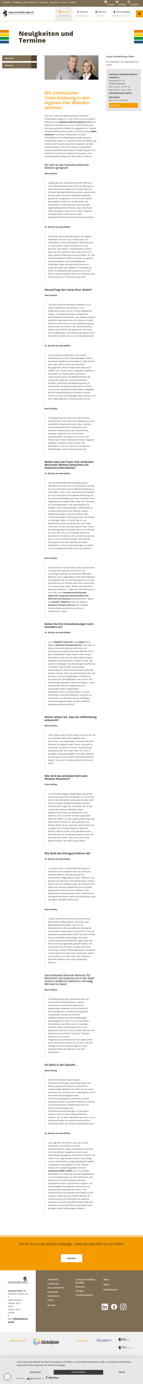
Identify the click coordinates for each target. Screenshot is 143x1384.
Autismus (82, 13)
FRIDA (106, 1279)
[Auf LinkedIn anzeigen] (105, 1308)
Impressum (43, 2)
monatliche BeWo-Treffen (60, 1170)
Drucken (72, 2)
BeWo (106, 1284)
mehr (122, 1372)
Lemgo (81, 642)
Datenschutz (55, 2)
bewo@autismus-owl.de (120, 93)
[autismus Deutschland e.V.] (126, 1341)
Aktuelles (64, 13)
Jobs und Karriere (30, 2)
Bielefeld (58, 642)
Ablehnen (35, 1372)
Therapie (79, 1291)
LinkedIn (110, 4)
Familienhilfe (110, 1289)
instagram (134, 4)
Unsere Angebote (121, 13)
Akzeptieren (78, 1372)
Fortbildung (17, 2)
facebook (122, 4)
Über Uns (100, 13)
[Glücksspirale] (47, 1344)
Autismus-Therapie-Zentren (69, 645)
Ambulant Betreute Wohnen (72, 122)
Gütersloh (68, 642)
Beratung (79, 1286)
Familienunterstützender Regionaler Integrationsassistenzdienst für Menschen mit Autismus (68, 595)
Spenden (71, 1258)
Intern (64, 2)
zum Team (115, 105)
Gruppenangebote (84, 1295)
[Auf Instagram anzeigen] (123, 1308)
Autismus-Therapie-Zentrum (61, 605)
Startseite (7, 2)
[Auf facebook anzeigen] (114, 1308)
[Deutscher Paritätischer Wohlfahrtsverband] (105, 1342)
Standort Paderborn (61, 602)
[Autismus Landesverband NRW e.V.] (126, 1349)
